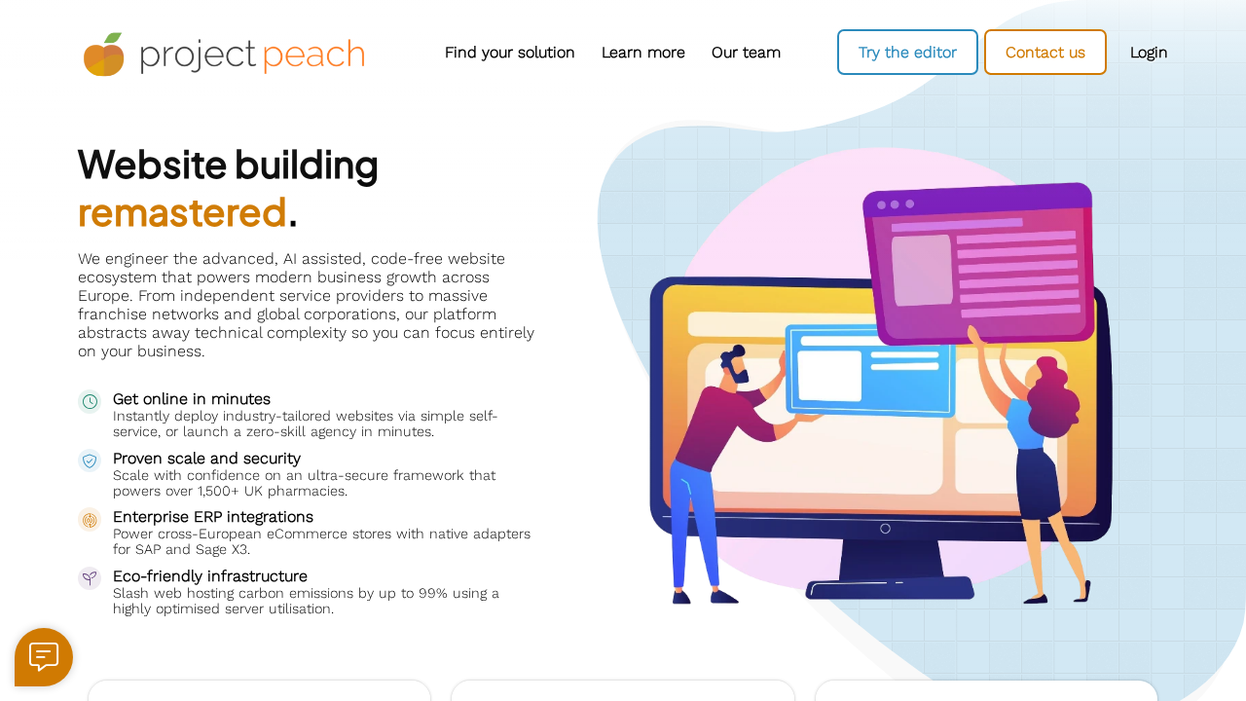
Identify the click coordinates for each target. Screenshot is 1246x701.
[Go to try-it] (907, 52)
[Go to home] (224, 55)
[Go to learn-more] (643, 52)
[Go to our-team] (746, 52)
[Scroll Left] (408, 52)
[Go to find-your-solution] (509, 52)
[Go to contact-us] (1045, 52)
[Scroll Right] (798, 52)
